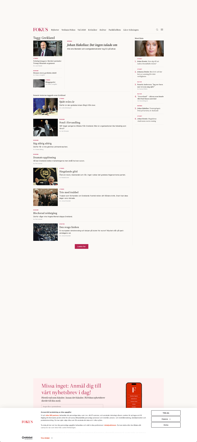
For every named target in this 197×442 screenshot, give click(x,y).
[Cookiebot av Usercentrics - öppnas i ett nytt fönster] (27, 438)
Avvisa (166, 425)
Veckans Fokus (68, 29)
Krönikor (92, 29)
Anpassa (165, 419)
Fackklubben (115, 29)
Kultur (103, 29)
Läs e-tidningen (131, 29)
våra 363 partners (52, 415)
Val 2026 (82, 29)
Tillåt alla (166, 413)
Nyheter (55, 29)
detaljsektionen (110, 425)
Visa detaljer (45, 438)
